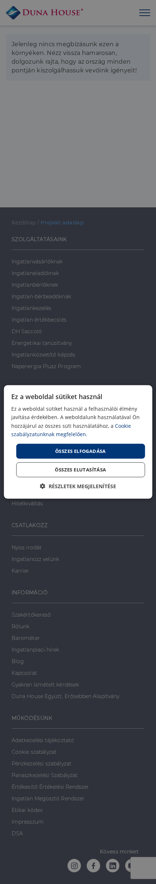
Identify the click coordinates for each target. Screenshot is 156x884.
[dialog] (78, 442)
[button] (78, 486)
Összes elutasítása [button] (80, 469)
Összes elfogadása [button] (80, 451)
